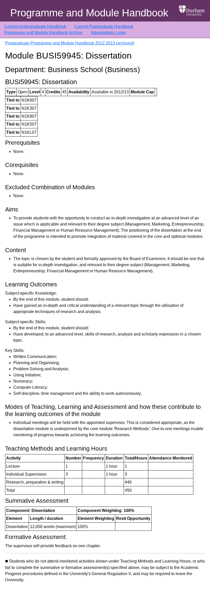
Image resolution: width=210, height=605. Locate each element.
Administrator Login (108, 32)
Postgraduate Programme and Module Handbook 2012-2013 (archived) (69, 43)
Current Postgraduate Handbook (103, 26)
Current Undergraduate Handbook (35, 26)
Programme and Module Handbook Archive (43, 32)
